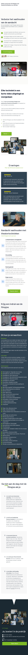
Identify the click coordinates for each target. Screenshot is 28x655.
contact (13, 588)
